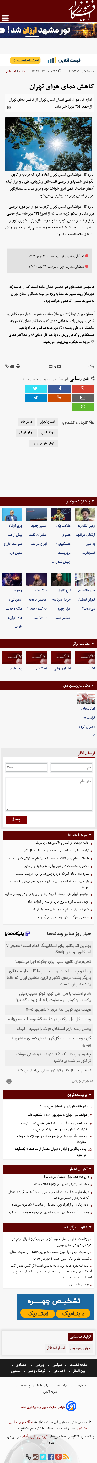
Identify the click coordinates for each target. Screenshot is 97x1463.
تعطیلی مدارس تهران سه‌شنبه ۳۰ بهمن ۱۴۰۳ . (55, 256)
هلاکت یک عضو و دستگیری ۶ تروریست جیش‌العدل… (61, 544)
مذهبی (16, 1371)
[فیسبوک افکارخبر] (51, 1457)
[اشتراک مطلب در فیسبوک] (59, 389)
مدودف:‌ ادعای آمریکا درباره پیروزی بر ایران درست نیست (52, 874)
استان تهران (47, 422)
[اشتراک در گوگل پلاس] (83, 389)
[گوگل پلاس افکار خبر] (58, 1457)
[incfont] (59, 366)
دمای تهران (26, 432)
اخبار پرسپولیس (80, 1348)
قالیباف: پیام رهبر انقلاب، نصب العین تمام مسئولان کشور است (49, 858)
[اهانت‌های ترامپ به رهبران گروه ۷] (86, 698)
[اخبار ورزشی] (61, 657)
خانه (22, 71)
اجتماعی (10, 71)
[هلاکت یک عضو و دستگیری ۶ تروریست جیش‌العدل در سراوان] (61, 514)
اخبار (91, 668)
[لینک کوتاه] (7, 366)
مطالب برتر (81, 643)
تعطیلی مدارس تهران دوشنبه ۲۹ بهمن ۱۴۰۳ (56, 267)
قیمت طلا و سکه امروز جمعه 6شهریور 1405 (61, 1259)
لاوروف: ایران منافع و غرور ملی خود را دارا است (59, 910)
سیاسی (57, 1365)
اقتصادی (21, 1365)
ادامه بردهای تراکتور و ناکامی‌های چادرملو (62, 843)
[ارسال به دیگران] (12, 366)
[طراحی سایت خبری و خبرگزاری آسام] (71, 1407)
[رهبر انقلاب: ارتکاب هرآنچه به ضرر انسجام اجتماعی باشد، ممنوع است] (85, 514)
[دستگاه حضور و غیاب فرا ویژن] (55, 1319)
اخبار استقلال (56, 1348)
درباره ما (80, 1385)
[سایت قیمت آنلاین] (48, 60)
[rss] (66, 1457)
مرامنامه (62, 1385)
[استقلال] (36, 657)
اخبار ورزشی (62, 668)
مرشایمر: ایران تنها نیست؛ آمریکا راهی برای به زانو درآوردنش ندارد (47, 894)
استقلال (41, 668)
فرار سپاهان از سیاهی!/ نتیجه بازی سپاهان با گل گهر (56, 850)
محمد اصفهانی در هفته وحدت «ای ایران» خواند (14, 609)
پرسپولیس (15, 668)
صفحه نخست (78, 1365)
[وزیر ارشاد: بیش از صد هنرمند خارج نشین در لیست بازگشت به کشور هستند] (12, 514)
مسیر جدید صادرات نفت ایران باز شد (38, 535)
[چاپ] (18, 366)
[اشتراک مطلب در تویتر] (36, 389)
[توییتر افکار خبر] (43, 1457)
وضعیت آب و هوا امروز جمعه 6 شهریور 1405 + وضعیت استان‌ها (49, 1139)
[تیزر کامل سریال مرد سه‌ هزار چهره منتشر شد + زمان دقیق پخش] (61, 579)
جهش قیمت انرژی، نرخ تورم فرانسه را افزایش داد (58, 902)
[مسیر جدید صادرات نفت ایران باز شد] (36, 514)
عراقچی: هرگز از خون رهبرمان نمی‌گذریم (63, 917)
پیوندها (25, 1385)
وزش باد (26, 422)
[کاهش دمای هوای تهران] (36, 398)
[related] (9, 108)
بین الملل (79, 1371)
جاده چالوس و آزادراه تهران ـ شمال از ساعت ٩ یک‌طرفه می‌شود (51, 1152)
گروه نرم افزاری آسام (34, 1437)
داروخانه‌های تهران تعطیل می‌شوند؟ (86, 600)
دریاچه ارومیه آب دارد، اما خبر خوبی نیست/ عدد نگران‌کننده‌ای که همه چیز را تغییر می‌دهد (53, 1126)
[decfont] (51, 366)
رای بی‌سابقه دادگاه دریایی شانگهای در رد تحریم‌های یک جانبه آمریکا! (49, 884)
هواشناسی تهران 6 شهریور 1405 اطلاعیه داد (57, 1115)
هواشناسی (48, 432)
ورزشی (40, 1365)
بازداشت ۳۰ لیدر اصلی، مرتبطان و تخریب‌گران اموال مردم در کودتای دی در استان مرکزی (52, 1242)
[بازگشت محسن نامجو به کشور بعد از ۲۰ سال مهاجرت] (36, 579)
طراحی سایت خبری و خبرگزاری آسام (43, 1407)
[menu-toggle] (5, 18)
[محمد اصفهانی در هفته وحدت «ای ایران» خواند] (12, 579)
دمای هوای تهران (44, 443)
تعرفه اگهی (50, 1392)
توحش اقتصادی (79, 1284)
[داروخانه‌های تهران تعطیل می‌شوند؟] (85, 579)
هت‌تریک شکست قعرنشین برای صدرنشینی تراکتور (56, 866)
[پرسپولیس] (12, 657)
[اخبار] (85, 657)
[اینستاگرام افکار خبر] (35, 1457)
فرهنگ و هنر (37, 1371)
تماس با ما (43, 1385)
